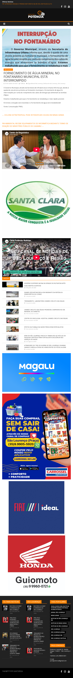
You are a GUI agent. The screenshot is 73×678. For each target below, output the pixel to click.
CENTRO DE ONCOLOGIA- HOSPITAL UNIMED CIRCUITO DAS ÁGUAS (46, 318)
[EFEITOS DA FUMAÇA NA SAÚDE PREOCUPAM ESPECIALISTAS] (12, 327)
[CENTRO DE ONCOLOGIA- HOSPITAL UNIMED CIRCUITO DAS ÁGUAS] (12, 318)
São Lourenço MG (56, 635)
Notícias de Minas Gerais (59, 623)
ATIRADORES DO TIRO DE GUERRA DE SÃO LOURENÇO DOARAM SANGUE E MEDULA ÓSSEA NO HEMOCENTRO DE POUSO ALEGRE (45, 346)
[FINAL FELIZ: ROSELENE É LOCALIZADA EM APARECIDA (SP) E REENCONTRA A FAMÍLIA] (5, 618)
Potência (22, 83)
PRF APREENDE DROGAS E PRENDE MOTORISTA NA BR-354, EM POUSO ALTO (27, 4)
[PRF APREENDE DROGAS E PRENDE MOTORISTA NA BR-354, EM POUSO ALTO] (5, 633)
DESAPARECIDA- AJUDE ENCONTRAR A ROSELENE (39, 650)
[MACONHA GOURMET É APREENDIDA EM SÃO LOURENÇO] (5, 606)
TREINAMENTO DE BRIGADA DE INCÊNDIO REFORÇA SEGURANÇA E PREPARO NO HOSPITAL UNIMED (15, 649)
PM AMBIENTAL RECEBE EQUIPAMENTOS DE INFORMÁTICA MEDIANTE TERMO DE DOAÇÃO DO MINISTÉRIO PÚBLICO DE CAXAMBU (35, 124)
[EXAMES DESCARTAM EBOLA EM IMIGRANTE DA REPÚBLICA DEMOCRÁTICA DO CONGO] (12, 292)
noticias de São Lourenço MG (59, 619)
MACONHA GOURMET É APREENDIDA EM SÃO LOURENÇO (16, 608)
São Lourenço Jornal (58, 632)
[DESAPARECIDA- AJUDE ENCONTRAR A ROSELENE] (29, 649)
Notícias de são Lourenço (50, 83)
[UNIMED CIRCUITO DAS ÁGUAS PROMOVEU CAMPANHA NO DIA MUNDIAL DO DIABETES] (12, 310)
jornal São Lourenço (58, 612)
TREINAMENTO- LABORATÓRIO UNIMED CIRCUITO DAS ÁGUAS (44, 301)
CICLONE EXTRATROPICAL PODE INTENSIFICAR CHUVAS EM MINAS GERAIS (33, 115)
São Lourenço (8, 69)
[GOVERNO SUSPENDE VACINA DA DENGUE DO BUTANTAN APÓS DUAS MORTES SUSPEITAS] (12, 283)
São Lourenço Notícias (58, 638)
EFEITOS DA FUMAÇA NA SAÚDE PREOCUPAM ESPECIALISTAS (43, 327)
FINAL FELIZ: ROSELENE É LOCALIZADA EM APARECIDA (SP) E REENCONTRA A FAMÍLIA (14, 622)
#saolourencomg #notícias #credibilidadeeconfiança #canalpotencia (60, 607)
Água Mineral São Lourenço (35, 83)
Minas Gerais (55, 615)
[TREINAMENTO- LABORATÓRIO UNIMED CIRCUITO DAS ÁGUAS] (12, 301)
